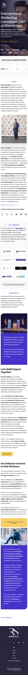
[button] (25, 4)
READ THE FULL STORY (7, 204)
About (14, 653)
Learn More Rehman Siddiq (9, 41)
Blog (14, 655)
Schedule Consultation (14, 661)
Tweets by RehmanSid (6, 617)
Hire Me (14, 658)
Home (14, 650)
